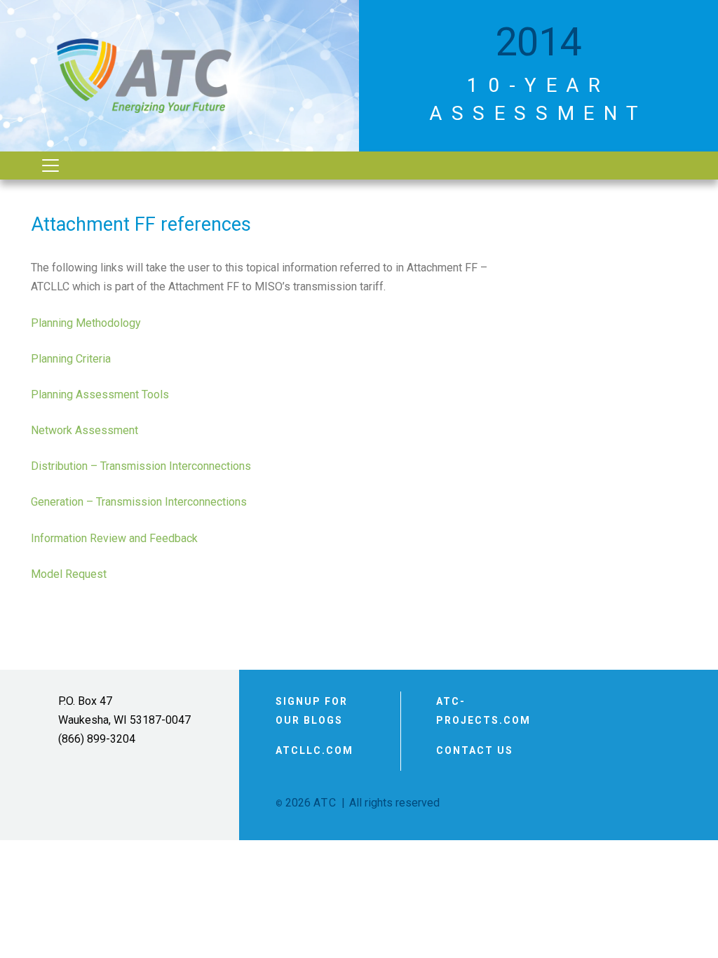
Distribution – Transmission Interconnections (141, 466)
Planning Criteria (71, 358)
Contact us (474, 750)
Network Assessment (84, 430)
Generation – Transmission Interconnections (139, 501)
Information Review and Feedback (114, 538)
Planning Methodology (86, 323)
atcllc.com (314, 750)
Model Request (69, 574)
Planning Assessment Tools (100, 394)
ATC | (329, 802)
